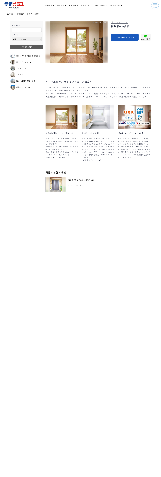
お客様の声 (85, 5)
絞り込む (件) (26, 47)
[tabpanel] (71, 184)
